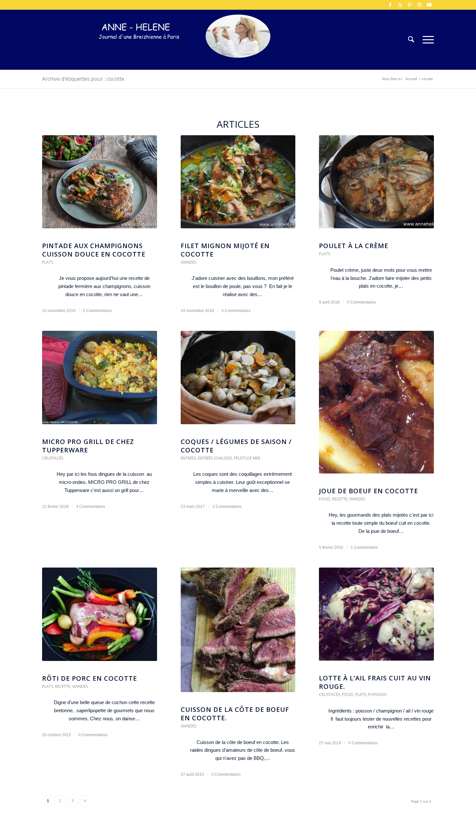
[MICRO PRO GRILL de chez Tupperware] (99, 380)
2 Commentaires (97, 310)
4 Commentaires (236, 310)
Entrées (188, 458)
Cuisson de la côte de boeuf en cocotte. (235, 713)
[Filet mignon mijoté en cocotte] (238, 185)
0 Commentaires (361, 302)
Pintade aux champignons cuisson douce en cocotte (93, 249)
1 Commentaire (364, 547)
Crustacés (52, 458)
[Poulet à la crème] (376, 185)
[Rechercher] (411, 40)
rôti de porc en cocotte (89, 678)
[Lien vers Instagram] (419, 5)
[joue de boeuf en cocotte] (376, 405)
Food (324, 499)
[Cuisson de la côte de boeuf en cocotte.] (238, 633)
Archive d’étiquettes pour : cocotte (83, 78)
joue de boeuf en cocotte (368, 490)
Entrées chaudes (215, 458)
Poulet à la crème (353, 245)
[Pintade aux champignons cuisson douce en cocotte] (99, 185)
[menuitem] (411, 40)
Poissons (377, 694)
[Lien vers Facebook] (390, 5)
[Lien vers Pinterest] (409, 5)
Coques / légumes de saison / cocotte (236, 445)
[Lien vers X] (400, 5)
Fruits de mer (247, 458)
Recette (339, 499)
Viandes (188, 262)
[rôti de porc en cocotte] (99, 617)
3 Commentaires (90, 506)
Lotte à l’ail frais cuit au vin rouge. (375, 682)
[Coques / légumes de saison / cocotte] (238, 380)
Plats (47, 262)
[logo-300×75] (139, 49)
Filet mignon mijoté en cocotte (225, 249)
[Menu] (426, 40)
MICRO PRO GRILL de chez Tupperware (88, 445)
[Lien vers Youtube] (429, 5)
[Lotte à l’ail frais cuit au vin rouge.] (376, 617)
